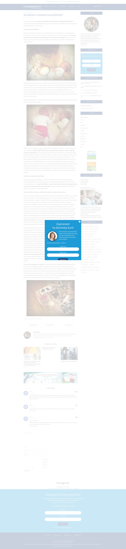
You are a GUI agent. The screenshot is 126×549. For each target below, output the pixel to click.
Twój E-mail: (63, 252)
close (79, 222)
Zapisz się (63, 259)
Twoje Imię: (63, 246)
